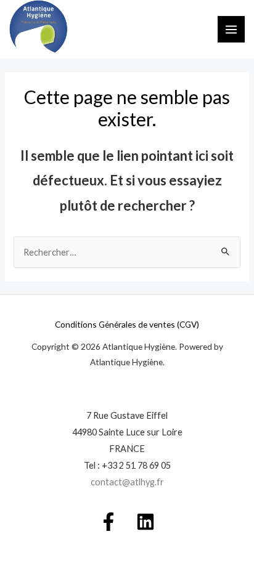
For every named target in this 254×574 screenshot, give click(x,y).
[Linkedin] (145, 521)
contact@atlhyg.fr (127, 482)
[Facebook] (108, 521)
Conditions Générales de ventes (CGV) (127, 324)
